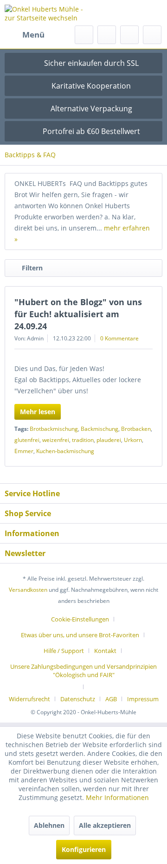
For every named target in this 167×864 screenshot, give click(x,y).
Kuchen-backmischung (65, 451)
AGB (111, 699)
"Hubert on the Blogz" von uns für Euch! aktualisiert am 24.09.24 (78, 314)
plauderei (108, 440)
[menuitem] (24, 35)
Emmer (23, 451)
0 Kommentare (119, 338)
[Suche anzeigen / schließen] (84, 35)
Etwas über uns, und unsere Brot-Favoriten (80, 635)
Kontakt (105, 650)
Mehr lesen (37, 411)
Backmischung (99, 429)
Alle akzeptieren (105, 825)
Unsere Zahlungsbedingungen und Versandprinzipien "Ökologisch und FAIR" (83, 670)
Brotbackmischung (54, 429)
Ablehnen (49, 825)
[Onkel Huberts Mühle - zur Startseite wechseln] (44, 13)
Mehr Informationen (117, 797)
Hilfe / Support (64, 650)
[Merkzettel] (106, 35)
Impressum (143, 699)
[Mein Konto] (129, 35)
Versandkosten (28, 590)
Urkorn (133, 440)
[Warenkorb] (152, 35)
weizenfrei (55, 440)
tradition (83, 440)
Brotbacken (136, 429)
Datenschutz (77, 699)
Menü (33, 34)
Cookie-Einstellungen (80, 619)
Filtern (32, 267)
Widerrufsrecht (29, 699)
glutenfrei (26, 440)
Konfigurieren (84, 849)
